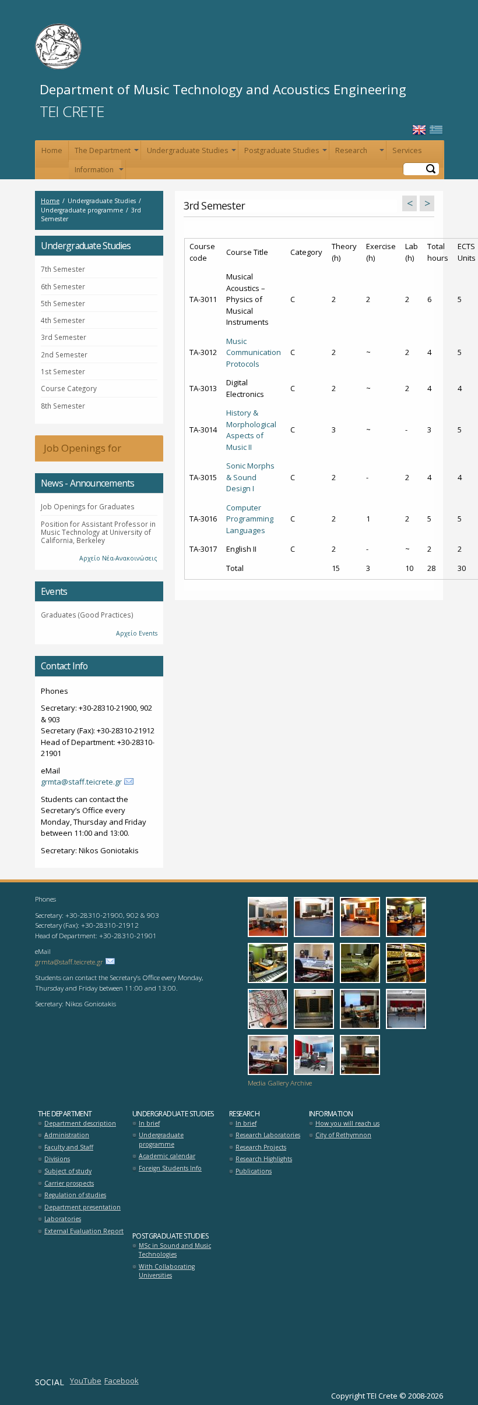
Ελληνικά (436, 130)
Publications (254, 1171)
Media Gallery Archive (280, 1082)
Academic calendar (167, 1156)
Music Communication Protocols (253, 352)
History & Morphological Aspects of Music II (251, 429)
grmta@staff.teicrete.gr (81, 781)
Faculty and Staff (68, 1147)
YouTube (85, 1380)
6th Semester (63, 286)
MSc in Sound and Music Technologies (175, 1250)
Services (406, 150)
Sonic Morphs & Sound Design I (250, 477)
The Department (105, 153)
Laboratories (62, 1219)
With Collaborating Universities (167, 1271)
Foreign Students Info (170, 1168)
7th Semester (63, 269)
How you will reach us (347, 1123)
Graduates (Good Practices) (87, 614)
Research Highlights (264, 1159)
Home (51, 150)
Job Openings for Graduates (78, 451)
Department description (80, 1123)
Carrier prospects (69, 1183)
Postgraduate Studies (284, 153)
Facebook (121, 1380)
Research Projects (261, 1147)
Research (358, 153)
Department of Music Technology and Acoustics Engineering (223, 89)
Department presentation (82, 1207)
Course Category (69, 388)
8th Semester (63, 405)
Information (98, 172)
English (419, 130)
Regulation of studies (75, 1195)
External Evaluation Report (84, 1231)
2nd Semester (64, 354)
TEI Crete (72, 111)
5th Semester (63, 303)
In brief (149, 1123)
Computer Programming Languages (249, 518)
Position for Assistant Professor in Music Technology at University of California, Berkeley (98, 532)
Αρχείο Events (136, 633)
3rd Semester (63, 337)
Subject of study (68, 1171)
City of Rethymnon (343, 1135)
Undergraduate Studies (190, 153)
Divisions (57, 1159)
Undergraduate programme (161, 1139)
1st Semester (63, 371)
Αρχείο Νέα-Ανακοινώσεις (118, 558)
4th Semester (63, 320)
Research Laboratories (268, 1135)
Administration (66, 1135)
